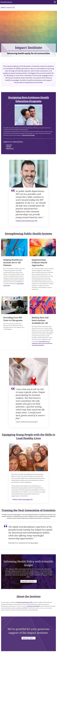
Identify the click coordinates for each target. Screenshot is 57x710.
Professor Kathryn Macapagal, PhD (22, 499)
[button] (55, 2)
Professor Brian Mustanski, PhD (24, 602)
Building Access (4, 689)
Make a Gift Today (28, 638)
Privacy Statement (34, 703)
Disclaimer (26, 703)
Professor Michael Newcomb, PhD (26, 221)
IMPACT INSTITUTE (8, 8)
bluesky (39, 675)
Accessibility (19, 703)
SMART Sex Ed (10, 148)
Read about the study (27, 581)
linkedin (32, 675)
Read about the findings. (28, 135)
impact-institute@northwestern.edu (10, 681)
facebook (46, 675)
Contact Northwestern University (8, 696)
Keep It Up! (9, 145)
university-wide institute (33, 606)
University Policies (5, 698)
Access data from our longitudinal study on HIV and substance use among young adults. (42, 343)
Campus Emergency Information (8, 691)
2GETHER (8, 146)
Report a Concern (44, 703)
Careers (3, 694)
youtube (43, 675)
